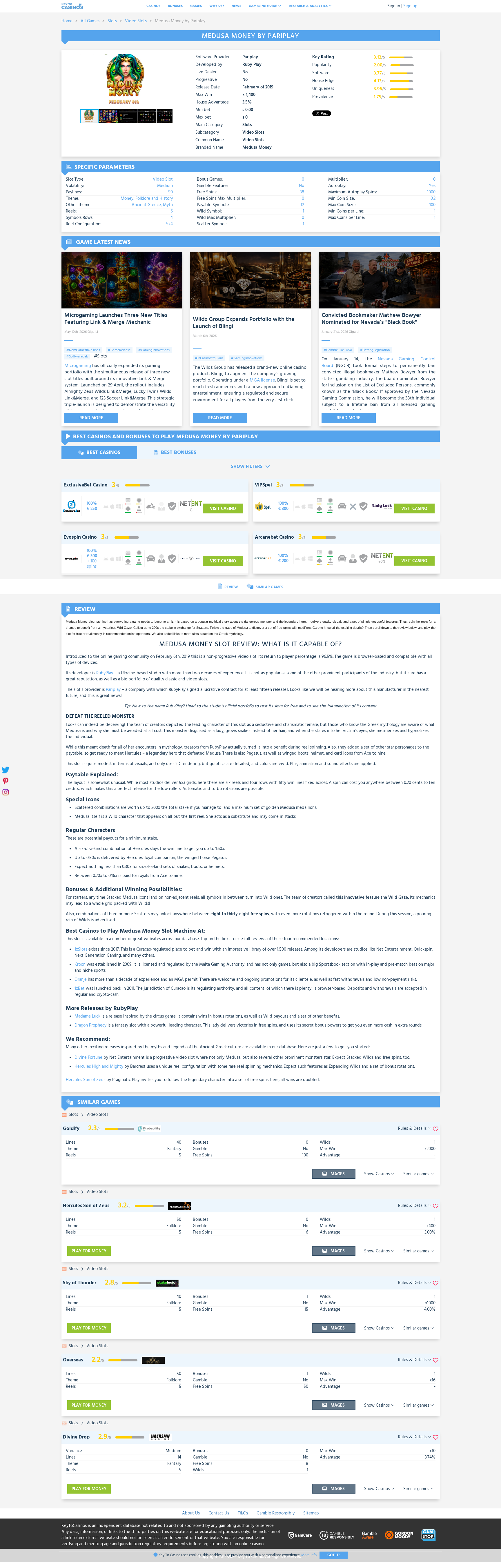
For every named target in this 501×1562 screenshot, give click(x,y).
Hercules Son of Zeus (85, 1079)
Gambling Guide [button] (263, 6)
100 (432, 204)
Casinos (153, 6)
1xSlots (81, 949)
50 (170, 192)
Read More (91, 418)
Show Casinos (377, 1174)
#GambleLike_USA (338, 350)
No (301, 185)
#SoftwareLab (77, 356)
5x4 (169, 224)
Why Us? (216, 6)
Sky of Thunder (79, 1283)
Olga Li (93, 332)
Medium (165, 185)
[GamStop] (428, 1535)
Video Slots (136, 21)
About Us (191, 1513)
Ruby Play (252, 65)
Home (66, 21)
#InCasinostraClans (209, 358)
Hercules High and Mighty (99, 1066)
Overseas (73, 1360)
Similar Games (269, 587)
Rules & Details (413, 1129)
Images (336, 1174)
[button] (167, 59)
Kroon (80, 964)
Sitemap (311, 1513)
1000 (431, 192)
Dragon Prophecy (90, 1025)
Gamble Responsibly (276, 1513)
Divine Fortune (88, 1057)
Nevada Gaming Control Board (378, 362)
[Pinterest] (5, 781)
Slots (112, 21)
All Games (90, 21)
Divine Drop (76, 1437)
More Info (309, 1555)
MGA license (262, 380)
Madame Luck (87, 1016)
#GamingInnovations (154, 350)
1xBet (80, 988)
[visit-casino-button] (92, 506)
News (236, 6)
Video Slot (163, 179)
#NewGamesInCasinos (83, 350)
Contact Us (218, 1513)
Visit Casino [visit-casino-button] (223, 508)
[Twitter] (5, 770)
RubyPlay (104, 673)
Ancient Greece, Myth (152, 204)
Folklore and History (154, 198)
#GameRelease (119, 350)
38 (302, 192)
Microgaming (77, 366)
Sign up (410, 6)
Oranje (81, 979)
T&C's (243, 1513)
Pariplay (250, 57)
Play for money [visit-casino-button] (89, 1251)
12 (302, 204)
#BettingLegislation (375, 350)
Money (127, 198)
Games (196, 6)
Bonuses (175, 6)
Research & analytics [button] (308, 6)
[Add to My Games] (435, 1129)
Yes (432, 185)
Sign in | (394, 6)
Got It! (333, 1555)
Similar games (416, 1174)
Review (231, 587)
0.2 (433, 198)
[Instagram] (5, 792)
